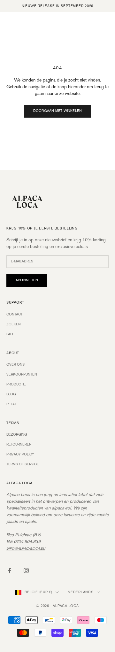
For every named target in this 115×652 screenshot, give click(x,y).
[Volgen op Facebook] (9, 570)
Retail (11, 404)
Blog (11, 394)
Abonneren (27, 280)
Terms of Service (22, 464)
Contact (14, 314)
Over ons (15, 364)
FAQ (9, 334)
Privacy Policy (20, 454)
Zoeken (13, 324)
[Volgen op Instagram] (26, 570)
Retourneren (19, 444)
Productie (16, 384)
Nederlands (81, 592)
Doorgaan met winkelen (57, 111)
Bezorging (16, 434)
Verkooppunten (21, 374)
